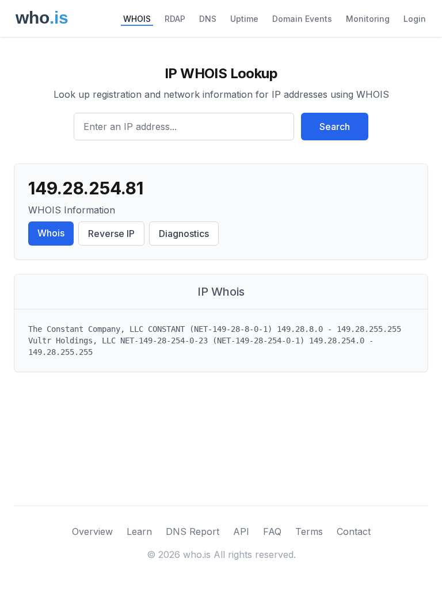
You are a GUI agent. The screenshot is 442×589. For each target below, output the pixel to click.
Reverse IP (111, 233)
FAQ (272, 531)
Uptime (244, 19)
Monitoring (368, 19)
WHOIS (137, 19)
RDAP (175, 19)
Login (414, 19)
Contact (354, 531)
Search (334, 126)
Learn (139, 531)
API (241, 531)
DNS (207, 19)
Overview (92, 531)
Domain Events (302, 19)
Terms (309, 531)
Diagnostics (184, 233)
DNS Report (192, 531)
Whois (50, 233)
